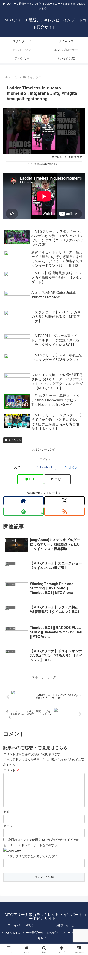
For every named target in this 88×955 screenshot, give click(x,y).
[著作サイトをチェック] (23, 500)
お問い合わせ (65, 925)
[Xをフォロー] (64, 500)
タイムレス (14, 439)
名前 (6, 812)
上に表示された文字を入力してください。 (31, 856)
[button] (57, 479)
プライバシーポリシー (23, 925)
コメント (11, 770)
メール (7, 826)
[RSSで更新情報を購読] (64, 511)
